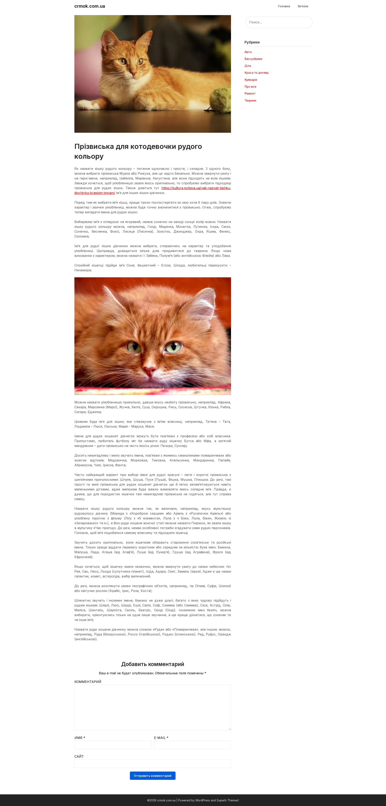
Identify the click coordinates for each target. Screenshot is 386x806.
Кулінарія (250, 80)
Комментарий (87, 682)
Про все (250, 86)
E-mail (161, 738)
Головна (284, 6)
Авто (248, 52)
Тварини (250, 100)
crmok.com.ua (89, 6)
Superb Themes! (228, 800)
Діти (247, 66)
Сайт (79, 756)
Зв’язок (303, 6)
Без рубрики (253, 59)
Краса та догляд (256, 73)
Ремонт (250, 93)
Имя (80, 738)
